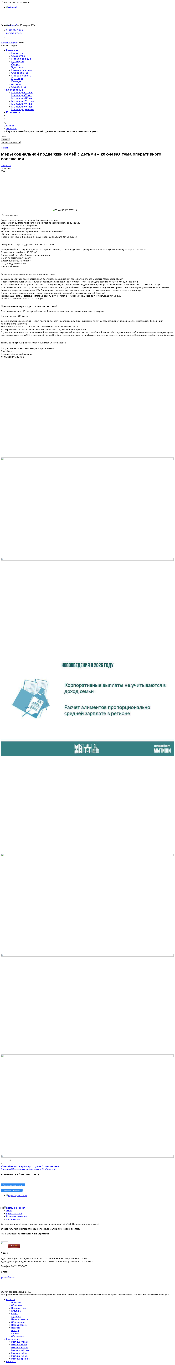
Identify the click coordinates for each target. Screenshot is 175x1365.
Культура (17, 61)
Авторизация (13, 1219)
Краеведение (14, 90)
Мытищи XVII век (22, 104)
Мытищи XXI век (22, 92)
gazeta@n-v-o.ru (14, 33)
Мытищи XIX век (22, 98)
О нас (9, 1210)
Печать (4, 147)
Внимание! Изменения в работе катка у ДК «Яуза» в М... (29, 1169)
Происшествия (21, 59)
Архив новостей (14, 1213)
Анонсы (16, 84)
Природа (17, 78)
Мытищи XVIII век (22, 101)
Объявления (18, 87)
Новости (12, 50)
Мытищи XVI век (22, 106)
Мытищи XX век (21, 95)
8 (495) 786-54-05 (14, 30)
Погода (16, 81)
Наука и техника (22, 70)
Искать (5, 139)
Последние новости (16, 1207)
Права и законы (21, 75)
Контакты (13, 112)
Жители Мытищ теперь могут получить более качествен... (30, 1166)
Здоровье (17, 67)
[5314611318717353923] (26, 192)
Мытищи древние (22, 109)
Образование (19, 73)
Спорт (15, 64)
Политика (17, 53)
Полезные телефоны (16, 1216)
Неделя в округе (9, 42)
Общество (18, 56)
